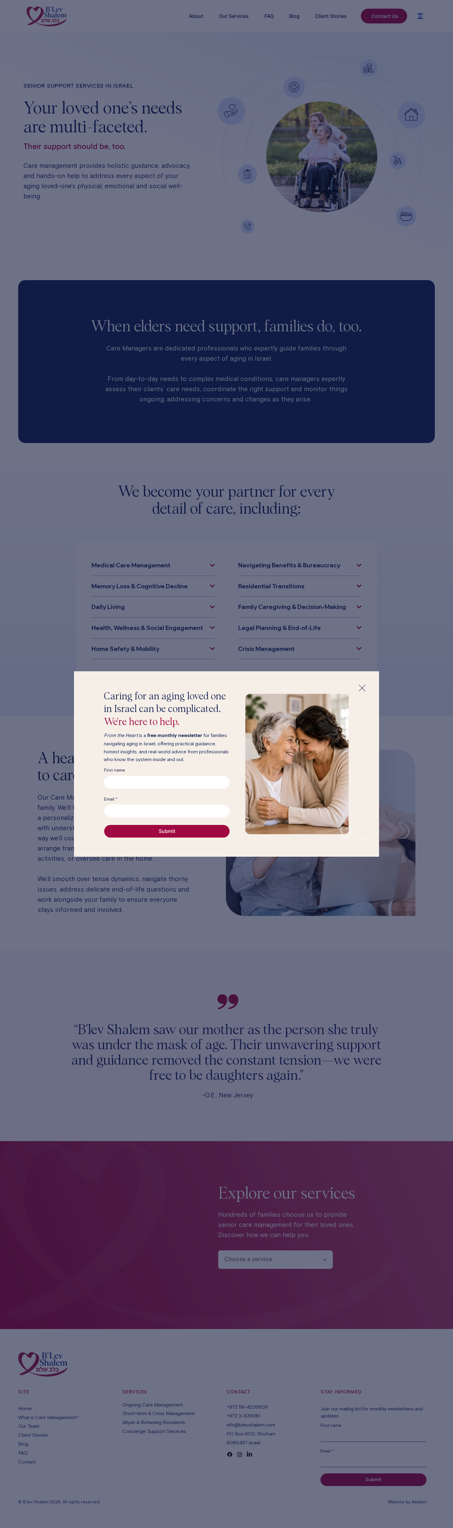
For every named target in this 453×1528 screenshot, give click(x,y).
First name (114, 770)
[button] (362, 688)
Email (110, 799)
